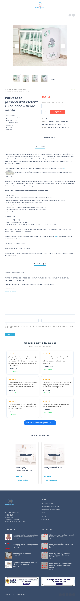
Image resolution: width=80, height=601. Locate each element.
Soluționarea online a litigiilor (50, 510)
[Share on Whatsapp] (73, 137)
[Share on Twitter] (66, 137)
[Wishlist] (61, 5)
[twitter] (67, 594)
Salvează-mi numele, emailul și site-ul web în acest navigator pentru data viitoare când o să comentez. (39, 327)
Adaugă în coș (57, 112)
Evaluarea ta (10, 288)
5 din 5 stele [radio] (15, 292)
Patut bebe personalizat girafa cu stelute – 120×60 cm (25, 469)
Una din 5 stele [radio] (6, 292)
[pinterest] (73, 594)
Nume (7, 318)
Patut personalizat (64, 127)
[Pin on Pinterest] (69, 137)
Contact (43, 516)
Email (43, 318)
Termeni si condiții (47, 503)
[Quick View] (31, 480)
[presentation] (17, 46)
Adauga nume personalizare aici (52, 103)
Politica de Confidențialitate (50, 506)
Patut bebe (52, 127)
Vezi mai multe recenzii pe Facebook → (40, 423)
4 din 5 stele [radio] (13, 292)
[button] (6, 5)
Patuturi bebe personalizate (15, 89)
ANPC (43, 513)
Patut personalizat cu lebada (53, 468)
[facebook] (60, 594)
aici (64, 168)
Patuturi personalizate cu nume (17, 92)
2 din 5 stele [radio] (8, 292)
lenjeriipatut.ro (46, 519)
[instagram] (63, 594)
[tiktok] (70, 594)
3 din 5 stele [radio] (11, 292)
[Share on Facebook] (62, 137)
